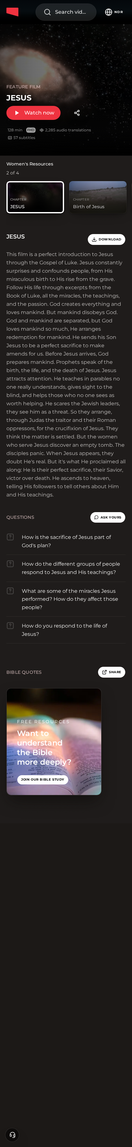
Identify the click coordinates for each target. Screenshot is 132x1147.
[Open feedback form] (12, 1135)
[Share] (77, 113)
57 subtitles (24, 137)
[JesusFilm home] (13, 12)
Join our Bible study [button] (42, 779)
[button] (108, 517)
